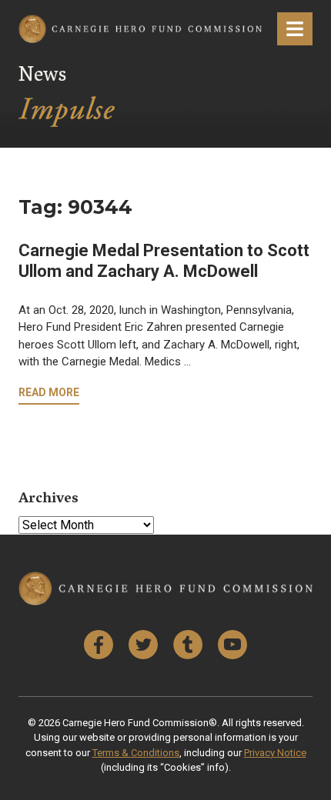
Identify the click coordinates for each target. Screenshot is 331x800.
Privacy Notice (275, 752)
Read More (48, 392)
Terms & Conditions (135, 752)
